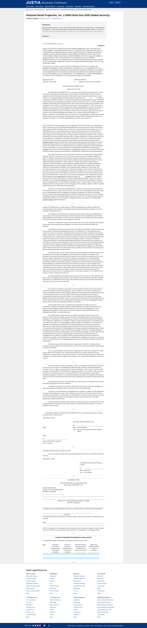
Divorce (52, 581)
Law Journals (101, 586)
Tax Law (76, 591)
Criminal (52, 578)
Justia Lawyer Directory (104, 602)
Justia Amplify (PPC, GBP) (104, 610)
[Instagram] (40, 625)
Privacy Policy (108, 625)
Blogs (99, 588)
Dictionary (100, 576)
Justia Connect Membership (105, 600)
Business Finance (45, 18)
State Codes (53, 602)
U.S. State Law (54, 597)
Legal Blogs (77, 602)
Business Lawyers (31, 578)
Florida (52, 610)
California (52, 607)
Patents (76, 610)
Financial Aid (100, 581)
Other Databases (79, 597)
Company (86, 625)
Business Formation (79, 576)
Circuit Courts (30, 610)
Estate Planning (54, 586)
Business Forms (78, 605)
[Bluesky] (44, 625)
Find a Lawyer (30, 6)
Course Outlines (101, 583)
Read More (45, 36)
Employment (77, 581)
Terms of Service (98, 625)
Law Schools (60, 6)
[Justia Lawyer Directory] (49, 625)
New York (52, 612)
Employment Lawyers (32, 583)
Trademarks (77, 612)
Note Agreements (56, 18)
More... (28, 593)
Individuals (53, 574)
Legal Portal (80, 625)
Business (76, 574)
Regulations (29, 605)
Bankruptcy (53, 576)
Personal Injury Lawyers (33, 591)
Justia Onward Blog (102, 612)
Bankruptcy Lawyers (32, 576)
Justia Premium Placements (105, 605)
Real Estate (77, 588)
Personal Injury (54, 591)
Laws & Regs (69, 6)
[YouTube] (35, 625)
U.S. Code (28, 602)
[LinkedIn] (33, 625)
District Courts (30, 612)
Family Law (53, 588)
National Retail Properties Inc (53, 9)
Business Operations (80, 578)
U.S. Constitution (31, 600)
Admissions (100, 578)
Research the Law (50, 6)
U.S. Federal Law (31, 597)
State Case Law (54, 605)
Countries (76, 614)
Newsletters (78, 6)
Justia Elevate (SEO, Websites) (105, 607)
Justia (27, 9)
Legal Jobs (76, 600)
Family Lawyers (30, 588)
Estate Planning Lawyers (33, 586)
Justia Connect (72, 625)
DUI (51, 583)
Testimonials (101, 614)
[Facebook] (38, 625)
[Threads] (42, 625)
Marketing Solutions (89, 6)
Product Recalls (78, 607)
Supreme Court (30, 607)
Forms (31, 9)
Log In (111, 2)
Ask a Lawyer (40, 6)
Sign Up (118, 2)
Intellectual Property (79, 583)
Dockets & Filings (31, 614)
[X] (47, 625)
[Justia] (33, 2)
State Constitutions (55, 600)
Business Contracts (39, 9)
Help (91, 625)
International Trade (79, 586)
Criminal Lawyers (31, 581)
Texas (51, 614)
